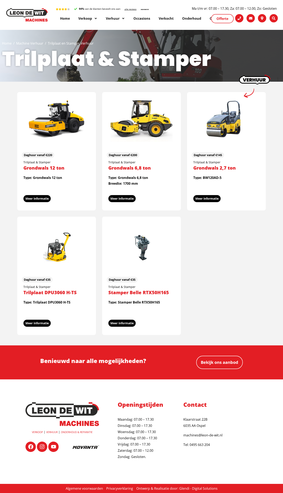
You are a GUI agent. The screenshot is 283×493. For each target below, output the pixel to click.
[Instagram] (42, 447)
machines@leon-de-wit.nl (203, 435)
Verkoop (37, 432)
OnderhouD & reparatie (77, 432)
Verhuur (52, 432)
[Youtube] (53, 447)
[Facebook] (30, 447)
